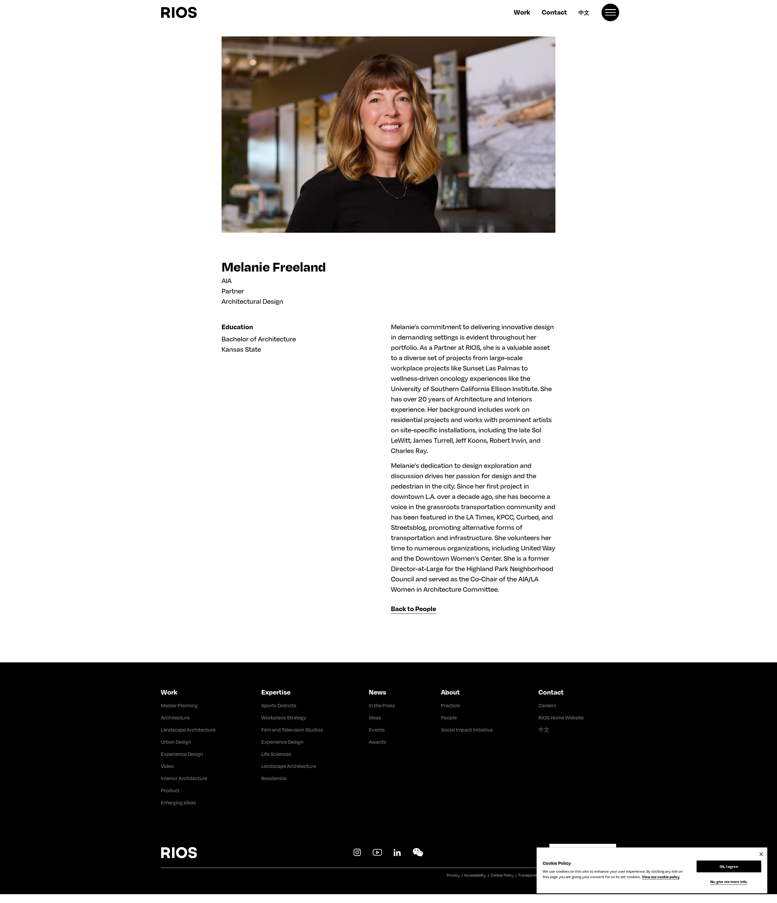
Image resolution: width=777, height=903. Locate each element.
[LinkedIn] (397, 852)
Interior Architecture (184, 778)
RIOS (193, 12)
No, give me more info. (729, 881)
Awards (377, 741)
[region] (652, 870)
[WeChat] (417, 852)
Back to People (413, 608)
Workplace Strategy (283, 717)
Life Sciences (276, 753)
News (377, 692)
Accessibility (475, 875)
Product (170, 790)
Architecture (175, 717)
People (449, 717)
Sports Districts (278, 705)
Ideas (375, 717)
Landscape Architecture (188, 729)
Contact (554, 12)
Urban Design (176, 741)
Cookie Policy (502, 875)
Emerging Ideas (178, 802)
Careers (547, 705)
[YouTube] (377, 852)
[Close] (761, 854)
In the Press (382, 705)
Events (377, 729)
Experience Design (182, 753)
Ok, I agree (729, 866)
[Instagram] (357, 852)
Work (522, 12)
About (450, 692)
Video (167, 766)
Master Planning (179, 705)
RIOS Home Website (561, 717)
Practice (450, 705)
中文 (584, 12)
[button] (610, 12)
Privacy (453, 875)
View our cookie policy (661, 876)
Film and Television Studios (292, 729)
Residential (274, 778)
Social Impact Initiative (467, 729)
